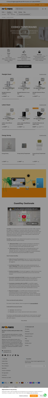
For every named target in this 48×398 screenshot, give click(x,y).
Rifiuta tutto (42, 395)
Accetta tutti (33, 395)
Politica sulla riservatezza (32, 393)
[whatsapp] (45, 394)
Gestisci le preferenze (23, 395)
